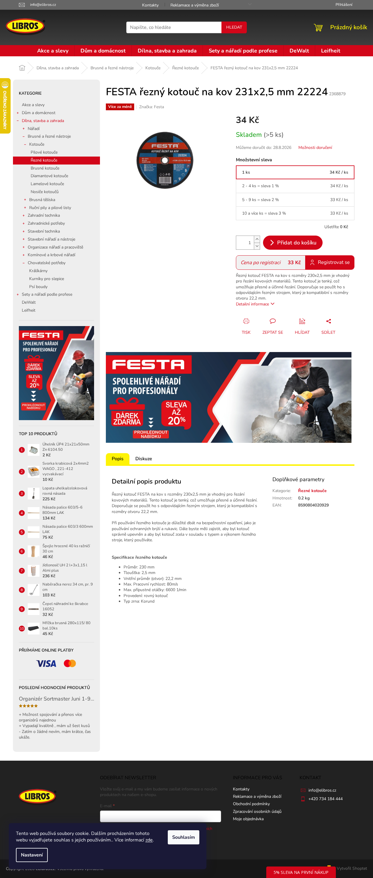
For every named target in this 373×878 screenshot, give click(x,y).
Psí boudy (38, 287)
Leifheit (28, 310)
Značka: (151, 107)
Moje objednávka (248, 819)
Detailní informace (252, 304)
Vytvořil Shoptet (352, 868)
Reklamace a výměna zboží (194, 5)
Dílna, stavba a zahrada (43, 121)
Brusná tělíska (42, 200)
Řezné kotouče (44, 160)
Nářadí (34, 128)
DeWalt (29, 302)
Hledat (234, 27)
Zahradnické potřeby (46, 223)
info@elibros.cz (322, 790)
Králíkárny (38, 271)
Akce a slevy (33, 105)
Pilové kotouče (44, 152)
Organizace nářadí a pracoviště (55, 247)
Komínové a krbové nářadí (51, 255)
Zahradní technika (44, 215)
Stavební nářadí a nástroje (51, 239)
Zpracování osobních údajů (257, 811)
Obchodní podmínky (251, 804)
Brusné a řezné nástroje (49, 136)
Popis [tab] (118, 459)
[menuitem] (52, 50)
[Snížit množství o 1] (257, 246)
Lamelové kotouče (47, 184)
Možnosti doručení (315, 147)
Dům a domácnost (38, 113)
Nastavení (32, 855)
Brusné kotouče (45, 168)
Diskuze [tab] (143, 459)
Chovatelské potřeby (46, 263)
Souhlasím (183, 837)
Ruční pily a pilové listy (50, 208)
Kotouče (36, 144)
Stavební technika (44, 231)
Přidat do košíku (296, 242)
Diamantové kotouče (49, 176)
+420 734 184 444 (325, 799)
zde (149, 840)
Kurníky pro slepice (46, 279)
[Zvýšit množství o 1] (257, 239)
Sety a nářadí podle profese (47, 294)
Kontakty (150, 5)
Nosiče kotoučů (45, 192)
